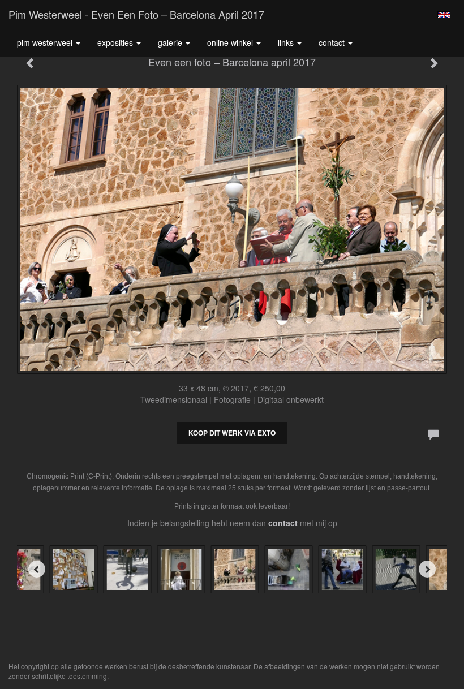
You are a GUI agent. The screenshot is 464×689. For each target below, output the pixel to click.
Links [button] (287, 42)
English (443, 14)
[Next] (427, 569)
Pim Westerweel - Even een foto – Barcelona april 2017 (136, 14)
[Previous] (36, 569)
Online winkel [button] (231, 42)
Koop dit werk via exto (232, 433)
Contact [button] (333, 42)
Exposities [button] (116, 42)
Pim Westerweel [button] (46, 42)
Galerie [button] (171, 42)
